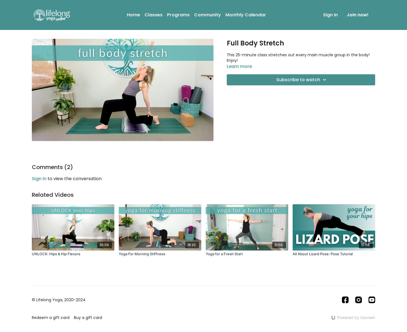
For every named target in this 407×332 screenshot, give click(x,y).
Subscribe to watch (298, 79)
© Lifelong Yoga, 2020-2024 (59, 300)
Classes (154, 15)
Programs (178, 15)
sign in (39, 178)
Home (133, 15)
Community (207, 15)
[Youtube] (372, 300)
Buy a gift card (88, 317)
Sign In (330, 15)
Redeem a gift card (50, 317)
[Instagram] (358, 300)
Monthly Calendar (245, 15)
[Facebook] (345, 300)
